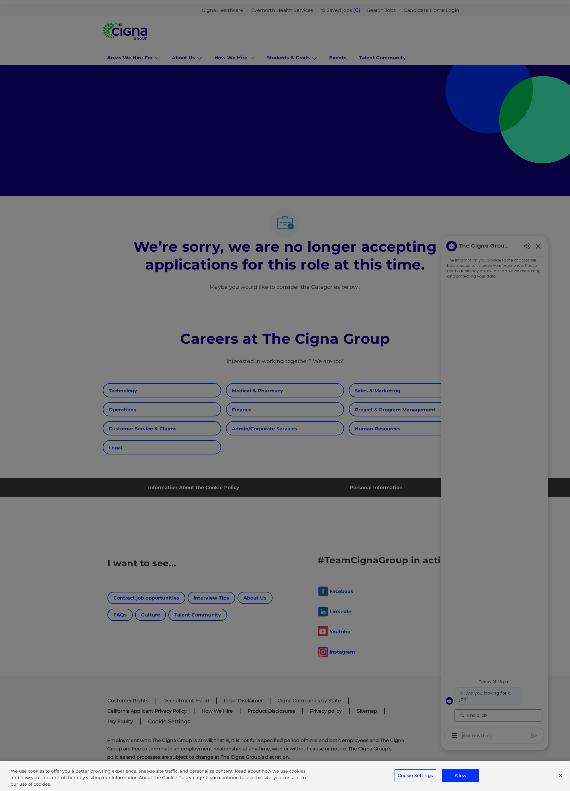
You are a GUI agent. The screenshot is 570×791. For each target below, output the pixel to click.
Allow (461, 775)
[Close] (560, 775)
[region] (285, 776)
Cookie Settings (415, 775)
